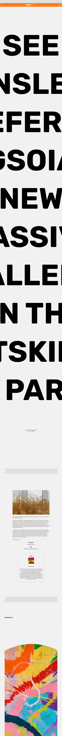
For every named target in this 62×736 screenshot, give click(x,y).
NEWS (33, 544)
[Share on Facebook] (32, 431)
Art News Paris (29, 544)
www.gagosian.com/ (16, 539)
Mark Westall (28, 430)
